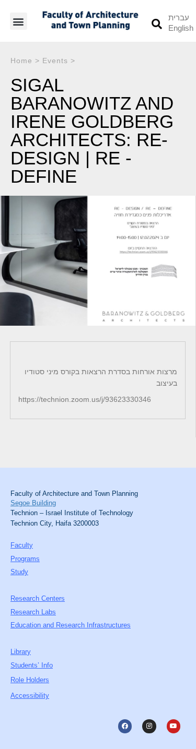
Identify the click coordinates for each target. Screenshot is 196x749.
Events (55, 60)
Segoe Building (33, 503)
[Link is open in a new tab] (125, 726)
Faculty (21, 545)
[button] (18, 21)
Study (19, 572)
